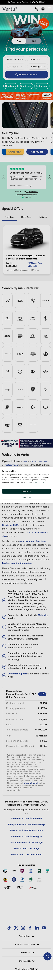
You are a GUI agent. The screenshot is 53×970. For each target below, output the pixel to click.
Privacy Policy (38, 482)
